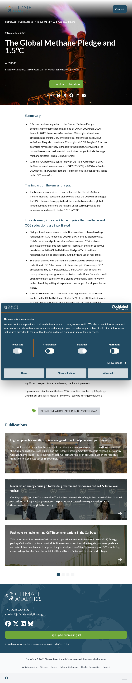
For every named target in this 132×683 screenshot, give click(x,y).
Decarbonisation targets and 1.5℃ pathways (69, 411)
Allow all (108, 373)
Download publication (66, 84)
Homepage (10, 22)
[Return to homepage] (18, 9)
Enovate (101, 659)
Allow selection (66, 373)
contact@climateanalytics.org (24, 614)
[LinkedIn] (23, 623)
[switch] (49, 351)
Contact (119, 9)
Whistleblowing (30, 667)
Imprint (106, 667)
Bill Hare (74, 69)
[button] (6, 678)
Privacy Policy (63, 644)
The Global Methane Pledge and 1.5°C (55, 22)
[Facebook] (8, 623)
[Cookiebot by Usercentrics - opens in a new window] (114, 307)
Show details (114, 362)
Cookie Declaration (90, 667)
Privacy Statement (69, 667)
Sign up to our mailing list (66, 635)
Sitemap (44, 667)
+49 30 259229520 (17, 609)
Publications (25, 22)
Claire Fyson (32, 69)
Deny (24, 373)
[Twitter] (16, 623)
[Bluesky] (30, 623)
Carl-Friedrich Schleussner (54, 69)
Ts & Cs (50, 644)
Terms (54, 667)
